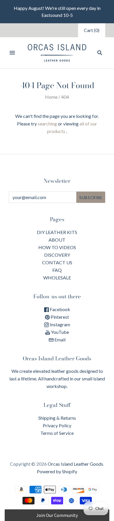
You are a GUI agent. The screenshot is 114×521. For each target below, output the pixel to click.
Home (51, 97)
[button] (57, 515)
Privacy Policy (57, 425)
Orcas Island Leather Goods (75, 464)
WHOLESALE (57, 277)
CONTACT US (57, 262)
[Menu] (12, 52)
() (91, 30)
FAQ (57, 270)
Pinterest (59, 317)
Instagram (59, 324)
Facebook (59, 309)
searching (47, 123)
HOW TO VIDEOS (57, 247)
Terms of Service (57, 433)
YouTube (59, 332)
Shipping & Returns (57, 418)
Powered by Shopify (57, 471)
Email (59, 339)
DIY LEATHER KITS (57, 232)
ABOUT (57, 239)
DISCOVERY (57, 255)
